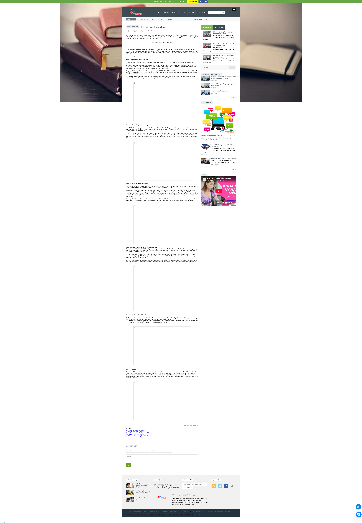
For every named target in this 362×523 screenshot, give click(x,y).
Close (150, 11)
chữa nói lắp (186, 484)
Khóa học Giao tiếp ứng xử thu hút (191, 19)
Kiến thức (191, 12)
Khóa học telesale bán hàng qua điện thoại (163, 513)
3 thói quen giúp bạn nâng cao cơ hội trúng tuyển (143, 491)
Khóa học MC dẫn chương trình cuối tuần (201, 511)
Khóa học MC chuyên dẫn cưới (222, 511)
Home (159, 12)
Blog (152, 31)
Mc (184, 487)
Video (184, 12)
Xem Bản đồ (197, 515)
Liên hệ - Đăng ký (201, 12)
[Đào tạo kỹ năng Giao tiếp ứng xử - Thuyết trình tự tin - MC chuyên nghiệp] (135, 12)
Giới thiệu (166, 12)
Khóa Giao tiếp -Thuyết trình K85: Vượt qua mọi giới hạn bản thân (223, 32)
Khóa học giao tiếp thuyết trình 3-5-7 (137, 511)
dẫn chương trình (196, 484)
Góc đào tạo (208, 27)
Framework (157, 31)
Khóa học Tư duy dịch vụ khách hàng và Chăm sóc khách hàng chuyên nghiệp (223, 77)
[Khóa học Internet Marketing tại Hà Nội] (218, 119)
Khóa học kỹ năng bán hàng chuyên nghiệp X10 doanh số (145, 19)
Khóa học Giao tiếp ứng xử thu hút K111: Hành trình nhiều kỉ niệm (223, 44)
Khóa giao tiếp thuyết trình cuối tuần (157, 511)
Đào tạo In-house (180, 513)
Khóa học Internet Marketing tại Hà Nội (211, 135)
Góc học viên (219, 27)
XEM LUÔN (193, 1)
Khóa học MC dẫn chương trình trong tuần (179, 511)
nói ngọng (189, 487)
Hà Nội (204, 484)
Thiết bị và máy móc (132, 26)
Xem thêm (205, 67)
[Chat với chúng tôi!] (359, 514)
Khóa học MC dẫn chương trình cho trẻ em (140, 513)
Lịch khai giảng (176, 12)
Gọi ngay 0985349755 (7, 522)
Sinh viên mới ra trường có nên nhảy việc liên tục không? (143, 485)
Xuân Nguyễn (133, 31)
